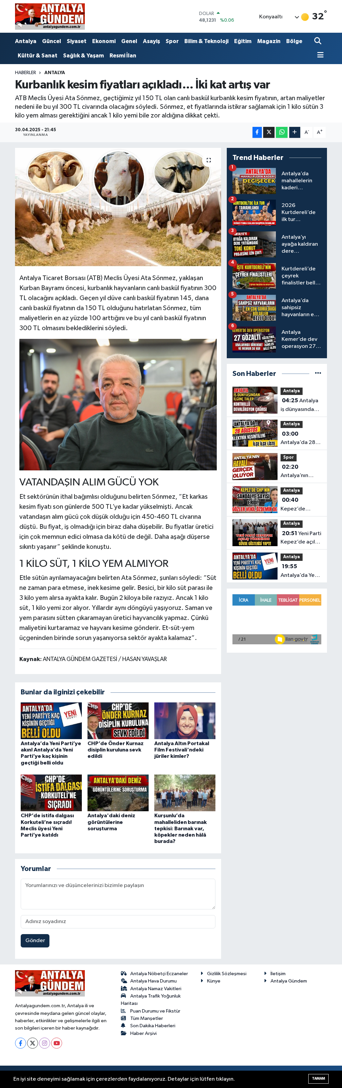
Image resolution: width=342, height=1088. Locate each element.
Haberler (25, 72)
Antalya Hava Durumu (153, 981)
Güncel (51, 41)
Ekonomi (104, 41)
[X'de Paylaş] (269, 132)
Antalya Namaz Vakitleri (155, 988)
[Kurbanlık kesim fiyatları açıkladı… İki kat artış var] (118, 208)
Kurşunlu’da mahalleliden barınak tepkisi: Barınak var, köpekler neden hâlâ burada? (180, 828)
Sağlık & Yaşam (83, 55)
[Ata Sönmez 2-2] (118, 404)
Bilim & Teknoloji (206, 41)
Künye (213, 981)
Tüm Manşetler (146, 1018)
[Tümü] (318, 374)
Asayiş (151, 41)
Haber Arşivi (143, 1033)
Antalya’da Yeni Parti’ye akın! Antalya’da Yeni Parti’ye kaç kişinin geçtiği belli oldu (300, 572)
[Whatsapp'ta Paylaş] (282, 132)
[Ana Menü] (319, 55)
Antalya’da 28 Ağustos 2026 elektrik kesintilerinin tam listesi (298, 439)
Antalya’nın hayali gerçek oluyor (297, 472)
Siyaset (77, 41)
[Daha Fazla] (294, 132)
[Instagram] (44, 1043)
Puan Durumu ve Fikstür (155, 1011)
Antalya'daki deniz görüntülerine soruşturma (111, 822)
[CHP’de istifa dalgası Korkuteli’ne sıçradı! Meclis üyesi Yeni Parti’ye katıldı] (51, 793)
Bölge (294, 41)
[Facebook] (20, 1043)
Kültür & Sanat (37, 55)
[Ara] (318, 41)
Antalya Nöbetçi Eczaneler (159, 973)
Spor (172, 41)
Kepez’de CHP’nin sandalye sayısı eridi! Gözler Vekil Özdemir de (299, 505)
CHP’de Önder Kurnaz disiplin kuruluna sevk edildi (116, 750)
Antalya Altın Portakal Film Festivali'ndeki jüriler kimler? (181, 750)
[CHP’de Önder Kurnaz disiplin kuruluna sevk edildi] (118, 720)
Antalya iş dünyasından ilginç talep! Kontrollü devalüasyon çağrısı (299, 406)
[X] (32, 1043)
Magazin (269, 41)
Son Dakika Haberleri (152, 1025)
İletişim (278, 973)
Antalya (25, 41)
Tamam (318, 1078)
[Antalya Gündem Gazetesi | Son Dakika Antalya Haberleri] (50, 16)
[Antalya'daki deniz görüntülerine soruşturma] (118, 793)
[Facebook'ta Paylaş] (257, 132)
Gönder (35, 940)
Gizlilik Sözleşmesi (226, 973)
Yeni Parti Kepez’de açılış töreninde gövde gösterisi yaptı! (301, 538)
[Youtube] (56, 1043)
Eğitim (242, 41)
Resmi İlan (123, 55)
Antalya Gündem (289, 981)
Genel (129, 41)
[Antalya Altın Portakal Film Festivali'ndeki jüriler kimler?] (184, 720)
